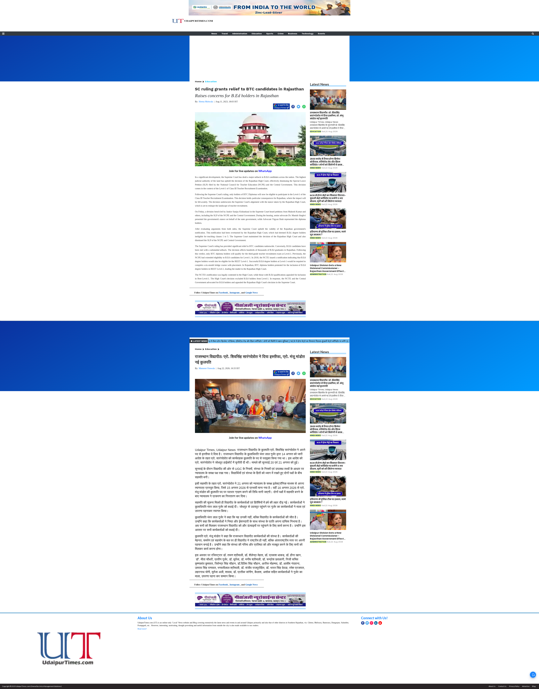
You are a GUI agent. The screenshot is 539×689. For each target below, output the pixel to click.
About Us (145, 618)
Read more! (142, 629)
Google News (251, 292)
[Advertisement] (269, 55)
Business (292, 33)
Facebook (223, 292)
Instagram (234, 292)
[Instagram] (371, 623)
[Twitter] (367, 623)
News (214, 33)
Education (257, 33)
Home (198, 81)
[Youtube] (380, 623)
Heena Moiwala (206, 101)
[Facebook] (363, 623)
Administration (239, 33)
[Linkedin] (376, 623)
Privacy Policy (514, 686)
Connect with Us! (374, 618)
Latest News (319, 84)
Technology (307, 33)
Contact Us (502, 686)
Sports (269, 33)
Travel (224, 33)
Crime (281, 33)
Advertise (525, 686)
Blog (533, 686)
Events (321, 33)
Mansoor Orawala (207, 368)
